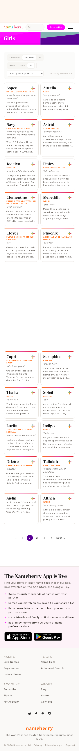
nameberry (39, 728)
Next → (60, 538)
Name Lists (48, 662)
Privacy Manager (54, 745)
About (45, 695)
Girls (22, 65)
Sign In (8, 695)
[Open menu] (70, 27)
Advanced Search (52, 668)
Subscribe (56, 27)
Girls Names (11, 662)
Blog (43, 689)
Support (70, 745)
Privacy (38, 745)
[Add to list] (33, 88)
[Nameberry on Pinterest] (43, 713)
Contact (46, 701)
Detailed (29, 57)
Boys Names (11, 668)
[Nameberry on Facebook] (36, 713)
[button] (39, 65)
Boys (12, 65)
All (39, 57)
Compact (15, 57)
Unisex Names (12, 674)
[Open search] (35, 27)
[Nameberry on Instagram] (49, 713)
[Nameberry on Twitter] (29, 713)
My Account (11, 701)
